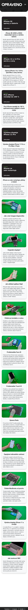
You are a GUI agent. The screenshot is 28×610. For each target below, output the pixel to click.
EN (25, 4)
